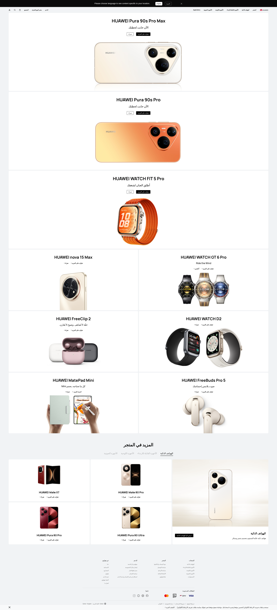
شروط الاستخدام (179, 604)
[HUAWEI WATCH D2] (203, 341)
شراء (130, 34)
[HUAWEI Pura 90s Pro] (138, 131)
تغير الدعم (106, 577)
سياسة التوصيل (162, 567)
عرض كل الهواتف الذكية (184, 535)
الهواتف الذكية (245, 10)
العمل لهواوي (105, 580)
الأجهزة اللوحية (219, 10)
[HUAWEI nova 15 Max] (73, 280)
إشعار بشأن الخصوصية (131, 567)
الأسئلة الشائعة (162, 574)
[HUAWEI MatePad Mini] (73, 403)
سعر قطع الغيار (133, 570)
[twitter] (143, 596)
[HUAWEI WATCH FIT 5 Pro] (138, 210)
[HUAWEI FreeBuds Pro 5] (203, 403)
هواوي (107, 574)
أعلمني (197, 269)
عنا (108, 564)
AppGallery (196, 10)
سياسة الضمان (133, 574)
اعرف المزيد (77, 392)
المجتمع (26, 10)
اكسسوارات (191, 577)
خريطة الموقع (190, 604)
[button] (20, 10)
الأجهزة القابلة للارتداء (232, 10)
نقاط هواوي (163, 577)
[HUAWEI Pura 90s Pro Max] (138, 52)
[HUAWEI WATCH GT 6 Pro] (203, 280)
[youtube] (138, 596)
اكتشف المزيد (170, 607)
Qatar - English (87, 604)
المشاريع (106, 570)
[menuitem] (254, 10)
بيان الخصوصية (169, 604)
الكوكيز (160, 604)
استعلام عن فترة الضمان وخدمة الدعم (127, 577)
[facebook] (147, 596)
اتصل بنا (107, 583)
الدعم (46, 10)
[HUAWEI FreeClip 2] (73, 341)
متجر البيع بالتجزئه (37, 10)
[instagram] (134, 596)
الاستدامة (106, 567)
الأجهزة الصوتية (208, 10)
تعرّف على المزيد (143, 34)
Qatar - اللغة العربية (98, 604)
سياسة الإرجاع (162, 570)
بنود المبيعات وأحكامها (160, 564)
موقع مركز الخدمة (132, 564)
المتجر (254, 10)
